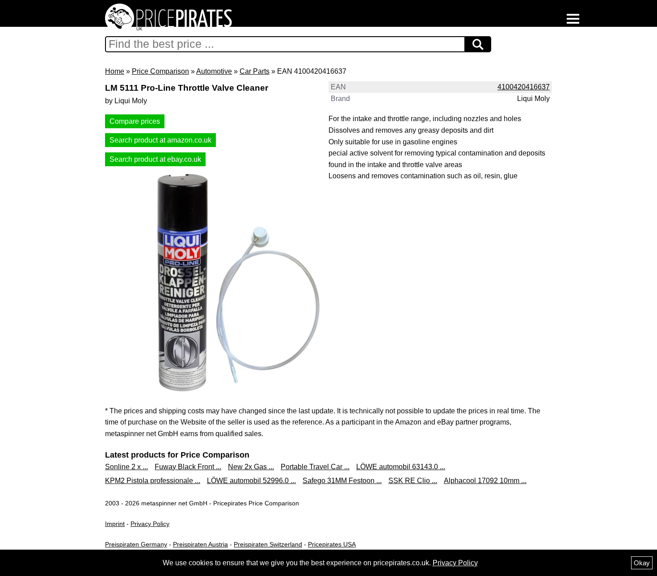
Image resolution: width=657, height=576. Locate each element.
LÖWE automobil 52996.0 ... (251, 480)
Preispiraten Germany (136, 544)
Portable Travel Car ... (315, 467)
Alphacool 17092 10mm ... (485, 480)
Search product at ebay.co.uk (155, 159)
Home (114, 71)
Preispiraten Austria (200, 544)
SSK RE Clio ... (412, 480)
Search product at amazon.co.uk (160, 140)
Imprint (115, 523)
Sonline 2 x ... (126, 467)
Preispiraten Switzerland (268, 544)
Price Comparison (160, 71)
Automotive (214, 71)
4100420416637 (523, 87)
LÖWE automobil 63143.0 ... (400, 467)
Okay (642, 563)
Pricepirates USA (332, 544)
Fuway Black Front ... (188, 467)
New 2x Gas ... (251, 467)
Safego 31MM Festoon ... (342, 480)
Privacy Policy (150, 523)
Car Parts (255, 71)
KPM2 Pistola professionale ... (152, 480)
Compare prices (135, 121)
